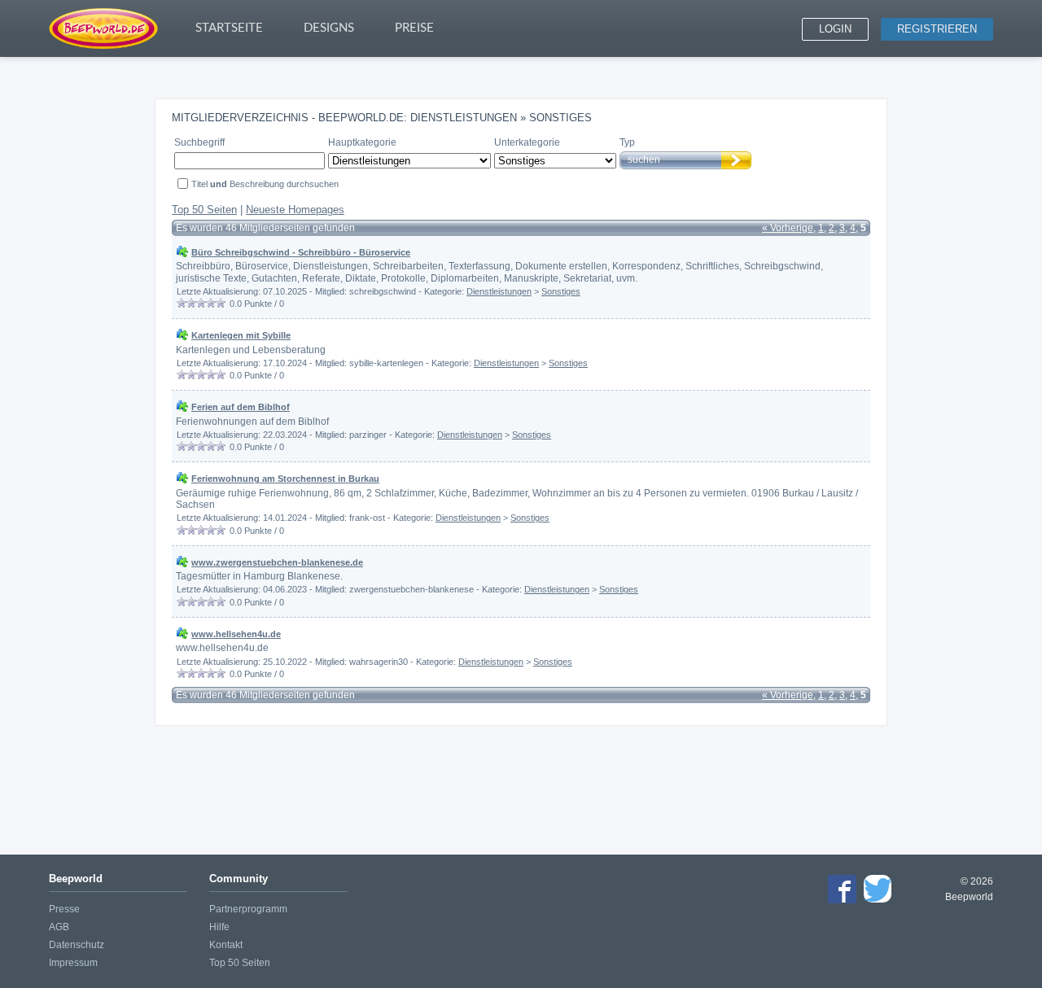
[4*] (211, 303)
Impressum (73, 962)
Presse (64, 909)
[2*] (191, 303)
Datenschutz (76, 945)
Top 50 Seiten (204, 209)
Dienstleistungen (499, 291)
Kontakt (226, 945)
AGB (59, 927)
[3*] (201, 303)
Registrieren (937, 29)
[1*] (181, 303)
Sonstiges (560, 291)
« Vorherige (787, 228)
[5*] (220, 303)
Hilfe (219, 927)
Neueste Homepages (295, 209)
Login (835, 29)
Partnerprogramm (248, 909)
